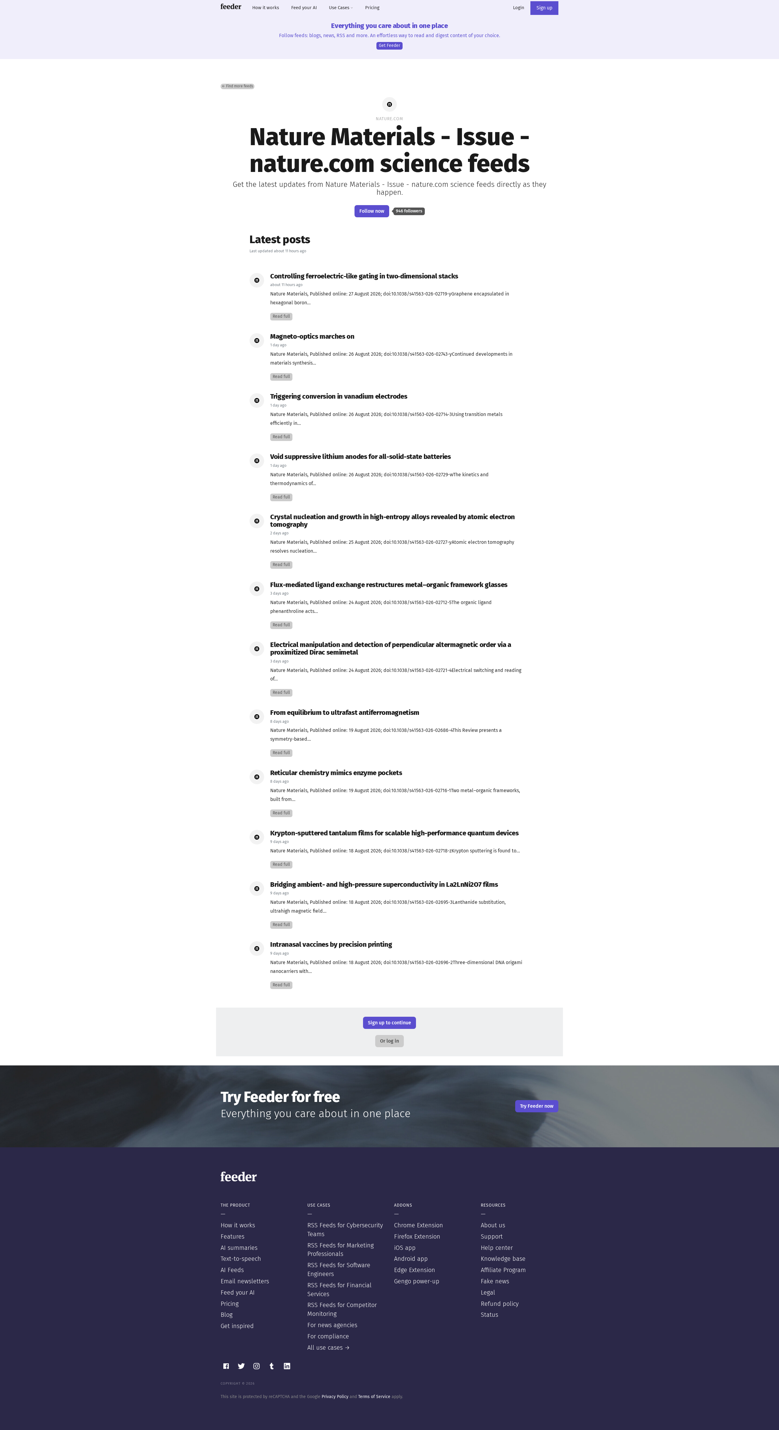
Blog (226, 1315)
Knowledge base (503, 1259)
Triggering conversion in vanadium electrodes (338, 396)
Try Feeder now (537, 1106)
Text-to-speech (241, 1259)
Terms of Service (374, 1397)
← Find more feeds (237, 86)
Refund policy (500, 1304)
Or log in (389, 1041)
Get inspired (237, 1326)
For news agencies (332, 1325)
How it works (265, 7)
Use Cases (340, 7)
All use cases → (328, 1348)
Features (232, 1237)
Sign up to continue (389, 1022)
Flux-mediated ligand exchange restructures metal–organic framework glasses (389, 585)
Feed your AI (304, 7)
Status (489, 1315)
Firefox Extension (417, 1237)
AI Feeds (232, 1270)
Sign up (544, 7)
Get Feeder (389, 46)
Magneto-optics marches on (312, 336)
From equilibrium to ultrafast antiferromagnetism (344, 712)
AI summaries (239, 1248)
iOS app (405, 1248)
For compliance (328, 1337)
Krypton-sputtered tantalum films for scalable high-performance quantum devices (394, 833)
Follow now (371, 211)
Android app (411, 1259)
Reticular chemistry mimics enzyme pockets (336, 773)
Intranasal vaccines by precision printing (331, 944)
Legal (488, 1293)
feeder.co (231, 6)
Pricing (372, 7)
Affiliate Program (503, 1270)
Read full (281, 316)
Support (492, 1237)
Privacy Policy (335, 1397)
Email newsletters (245, 1281)
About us (493, 1225)
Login (518, 7)
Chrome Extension (418, 1225)
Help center (497, 1248)
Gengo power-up (416, 1281)
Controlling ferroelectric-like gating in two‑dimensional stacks (364, 276)
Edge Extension (414, 1270)
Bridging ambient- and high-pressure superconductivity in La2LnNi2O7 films (384, 884)
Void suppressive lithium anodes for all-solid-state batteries (360, 456)
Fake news (495, 1281)
